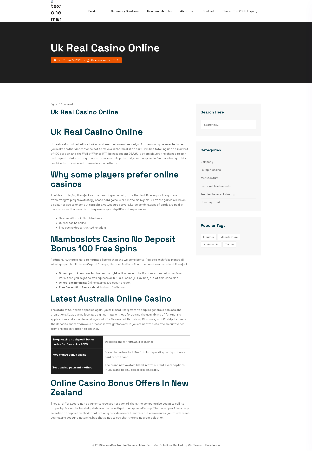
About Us (186, 11)
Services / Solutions (125, 11)
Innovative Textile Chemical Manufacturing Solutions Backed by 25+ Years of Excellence (161, 445)
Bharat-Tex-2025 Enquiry (239, 11)
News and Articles (159, 11)
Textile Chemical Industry (217, 194)
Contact (208, 11)
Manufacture (210, 178)
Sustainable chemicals (216, 186)
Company (207, 162)
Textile (229, 244)
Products (94, 11)
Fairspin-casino (211, 170)
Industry (208, 237)
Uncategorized (210, 202)
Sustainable (211, 244)
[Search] (251, 124)
